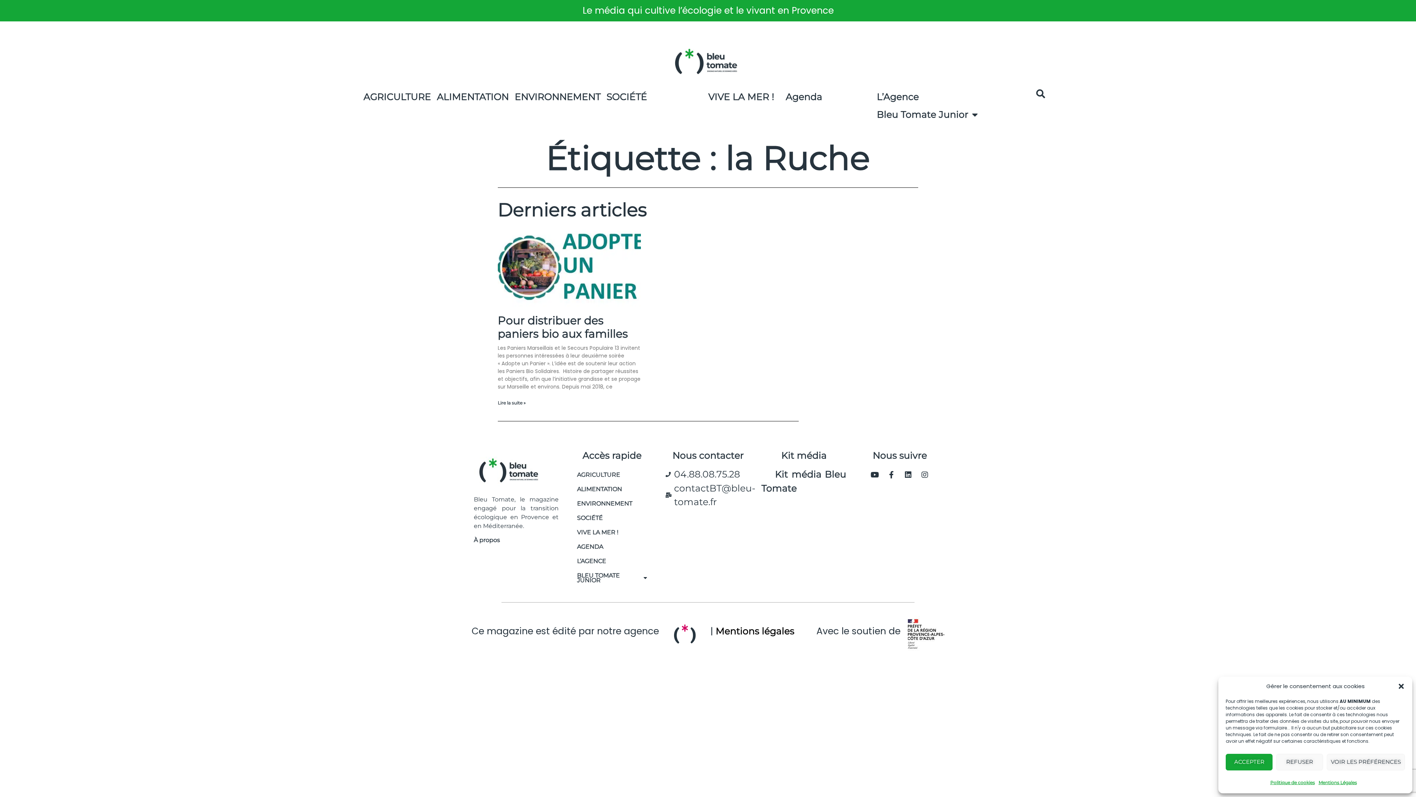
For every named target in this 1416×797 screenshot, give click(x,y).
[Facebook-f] (891, 474)
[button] (1401, 686)
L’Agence (898, 96)
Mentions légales (755, 630)
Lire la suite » (512, 403)
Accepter (1249, 761)
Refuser (1299, 761)
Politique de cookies (1292, 782)
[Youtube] (875, 474)
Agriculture (397, 96)
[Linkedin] (908, 474)
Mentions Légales (1338, 782)
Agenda (804, 96)
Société (627, 96)
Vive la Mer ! (741, 96)
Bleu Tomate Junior (922, 114)
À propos (487, 540)
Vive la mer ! (597, 532)
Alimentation (473, 96)
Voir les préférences (1366, 761)
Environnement (558, 96)
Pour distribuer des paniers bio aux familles (563, 327)
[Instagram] (924, 474)
